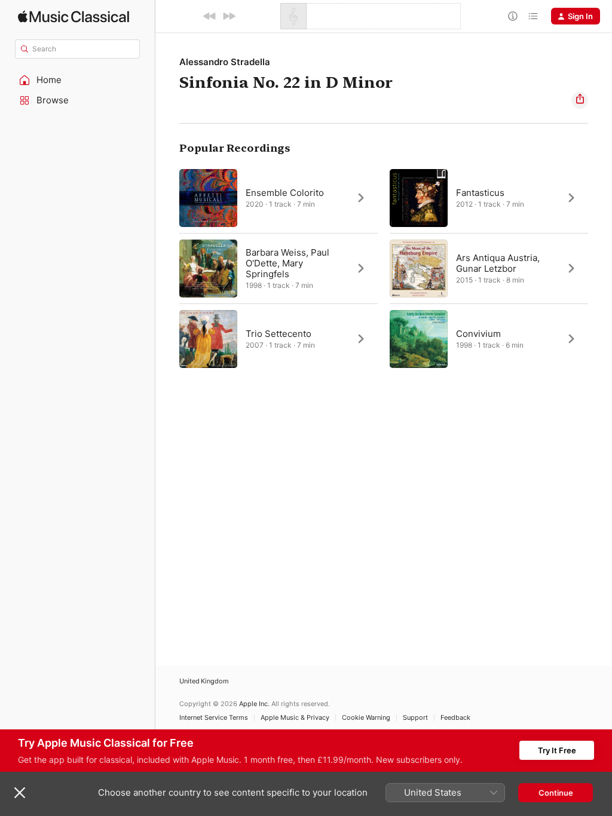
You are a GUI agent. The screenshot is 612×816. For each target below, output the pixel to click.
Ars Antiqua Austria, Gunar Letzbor (498, 263)
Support (415, 717)
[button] (78, 80)
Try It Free (557, 750)
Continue (555, 792)
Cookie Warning (366, 717)
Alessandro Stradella (224, 62)
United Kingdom (204, 681)
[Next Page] (600, 268)
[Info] (512, 16)
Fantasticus (480, 192)
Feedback (455, 717)
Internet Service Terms (213, 717)
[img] (73, 16)
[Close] (19, 792)
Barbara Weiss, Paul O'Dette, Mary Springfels (287, 263)
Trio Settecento (278, 333)
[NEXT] (228, 16)
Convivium (478, 333)
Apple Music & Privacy (295, 717)
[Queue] (533, 16)
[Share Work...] (579, 100)
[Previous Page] (167, 268)
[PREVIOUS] (209, 16)
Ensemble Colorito (285, 192)
